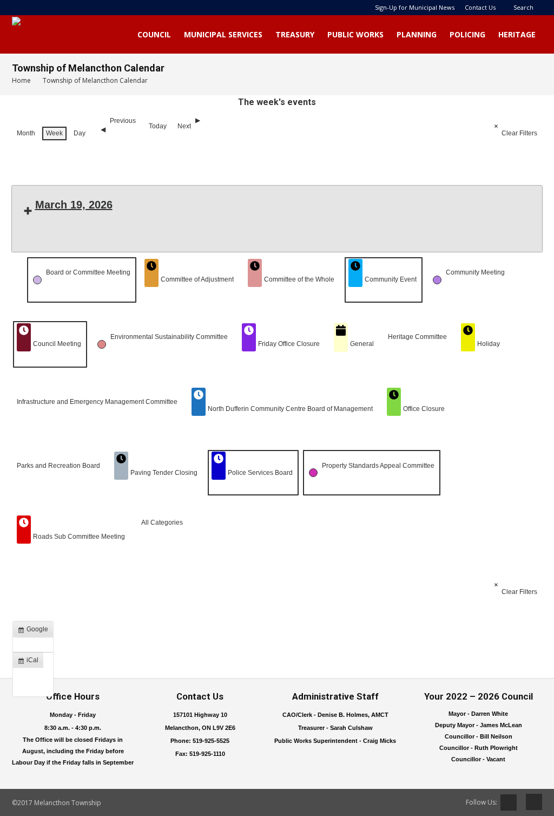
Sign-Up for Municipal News (414, 7)
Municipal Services (223, 34)
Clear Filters (519, 133)
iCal (30, 662)
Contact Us (480, 7)
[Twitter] (508, 802)
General (362, 344)
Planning (417, 34)
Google (35, 631)
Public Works (355, 34)
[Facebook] (530, 802)
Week (54, 133)
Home (21, 80)
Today (158, 126)
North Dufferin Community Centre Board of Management (290, 409)
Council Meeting (57, 344)
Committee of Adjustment (197, 279)
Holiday (488, 344)
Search (523, 7)
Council (154, 34)
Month (26, 133)
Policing (467, 34)
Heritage (517, 34)
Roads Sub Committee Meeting (79, 536)
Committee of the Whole (299, 279)
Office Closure (424, 409)
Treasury (294, 34)
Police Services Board (260, 472)
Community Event (391, 279)
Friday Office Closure (289, 344)
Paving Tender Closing (163, 472)
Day (79, 133)
